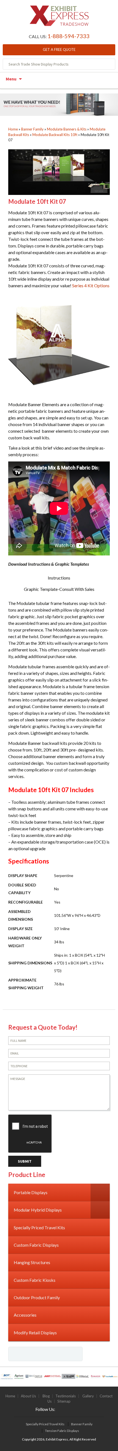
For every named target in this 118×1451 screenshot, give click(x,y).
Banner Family (32, 129)
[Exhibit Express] (59, 18)
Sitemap (64, 1401)
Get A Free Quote (59, 49)
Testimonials (65, 1396)
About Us (28, 1396)
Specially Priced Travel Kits (45, 1424)
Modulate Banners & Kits (66, 129)
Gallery (88, 1396)
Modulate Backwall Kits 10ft (54, 134)
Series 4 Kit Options (90, 285)
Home (13, 129)
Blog (46, 1396)
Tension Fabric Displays (62, 1431)
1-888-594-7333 (68, 36)
